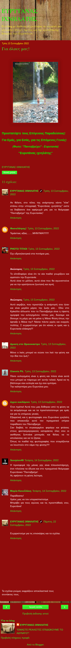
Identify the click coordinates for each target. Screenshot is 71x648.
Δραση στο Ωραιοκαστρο (25, 344)
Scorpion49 (17, 460)
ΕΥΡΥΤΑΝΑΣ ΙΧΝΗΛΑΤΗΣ (20, 15)
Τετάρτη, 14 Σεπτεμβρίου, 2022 (42, 460)
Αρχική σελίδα (35, 607)
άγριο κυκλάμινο (20, 402)
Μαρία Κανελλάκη (20, 491)
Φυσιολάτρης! (18, 228)
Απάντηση (15, 217)
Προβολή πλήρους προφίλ (15, 637)
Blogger (39, 644)
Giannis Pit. (17, 371)
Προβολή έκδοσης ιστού (35, 613)
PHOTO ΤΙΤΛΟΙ (18, 248)
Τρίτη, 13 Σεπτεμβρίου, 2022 (43, 228)
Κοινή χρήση (9, 172)
